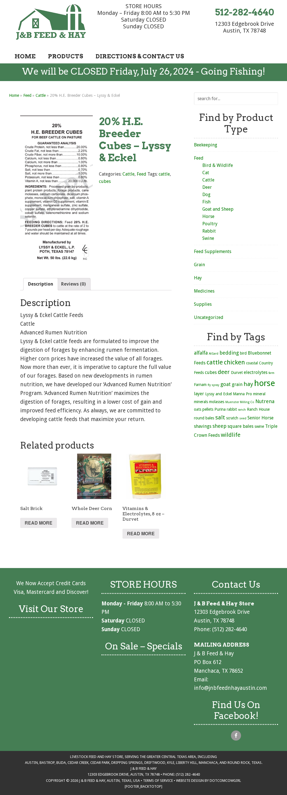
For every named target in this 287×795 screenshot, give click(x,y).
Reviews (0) (73, 284)
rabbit (232, 409)
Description (40, 284)
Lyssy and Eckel (218, 394)
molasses (216, 401)
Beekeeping (205, 145)
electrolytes (255, 372)
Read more (38, 523)
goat (225, 384)
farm (271, 373)
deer (224, 372)
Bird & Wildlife (217, 165)
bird (243, 353)
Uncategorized (208, 317)
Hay (198, 278)
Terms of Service (158, 780)
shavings (202, 426)
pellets (207, 409)
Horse (208, 216)
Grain (199, 264)
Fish (206, 202)
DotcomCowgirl (225, 780)
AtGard (213, 353)
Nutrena (264, 401)
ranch (242, 410)
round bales (204, 418)
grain (237, 384)
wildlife (230, 434)
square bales (240, 426)
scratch (232, 418)
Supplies (203, 304)
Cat (205, 172)
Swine (208, 238)
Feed (27, 95)
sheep (219, 426)
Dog (206, 194)
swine (259, 426)
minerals (201, 401)
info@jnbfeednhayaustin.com (230, 688)
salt (220, 417)
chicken (234, 362)
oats (197, 409)
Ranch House (258, 409)
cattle (164, 174)
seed (242, 418)
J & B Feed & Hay (51, 22)
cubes (105, 181)
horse (264, 383)
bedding (229, 353)
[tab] (40, 284)
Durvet (237, 372)
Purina (220, 409)
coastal (252, 363)
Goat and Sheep (217, 209)
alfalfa (201, 353)
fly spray (213, 385)
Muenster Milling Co (239, 402)
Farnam (200, 384)
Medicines (204, 291)
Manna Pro (242, 394)
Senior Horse (260, 418)
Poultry (209, 223)
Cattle (41, 95)
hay (248, 384)
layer (199, 393)
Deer (207, 187)
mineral (259, 394)
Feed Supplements (212, 251)
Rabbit (209, 231)
